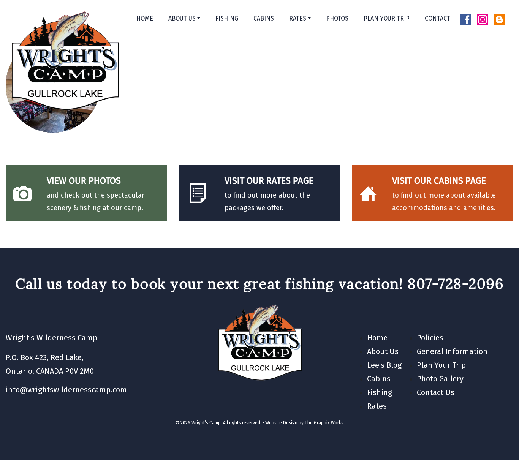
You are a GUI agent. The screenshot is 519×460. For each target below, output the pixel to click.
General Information (452, 351)
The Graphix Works (324, 422)
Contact (437, 18)
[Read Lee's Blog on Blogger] (499, 18)
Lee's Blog (384, 365)
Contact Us (435, 392)
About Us (182, 18)
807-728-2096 (456, 283)
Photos (337, 18)
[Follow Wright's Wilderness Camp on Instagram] (482, 18)
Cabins (263, 18)
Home (144, 18)
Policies (430, 337)
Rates (297, 18)
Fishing (226, 18)
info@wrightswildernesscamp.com (66, 389)
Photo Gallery (440, 378)
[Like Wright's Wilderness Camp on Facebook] (465, 18)
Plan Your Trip (387, 18)
